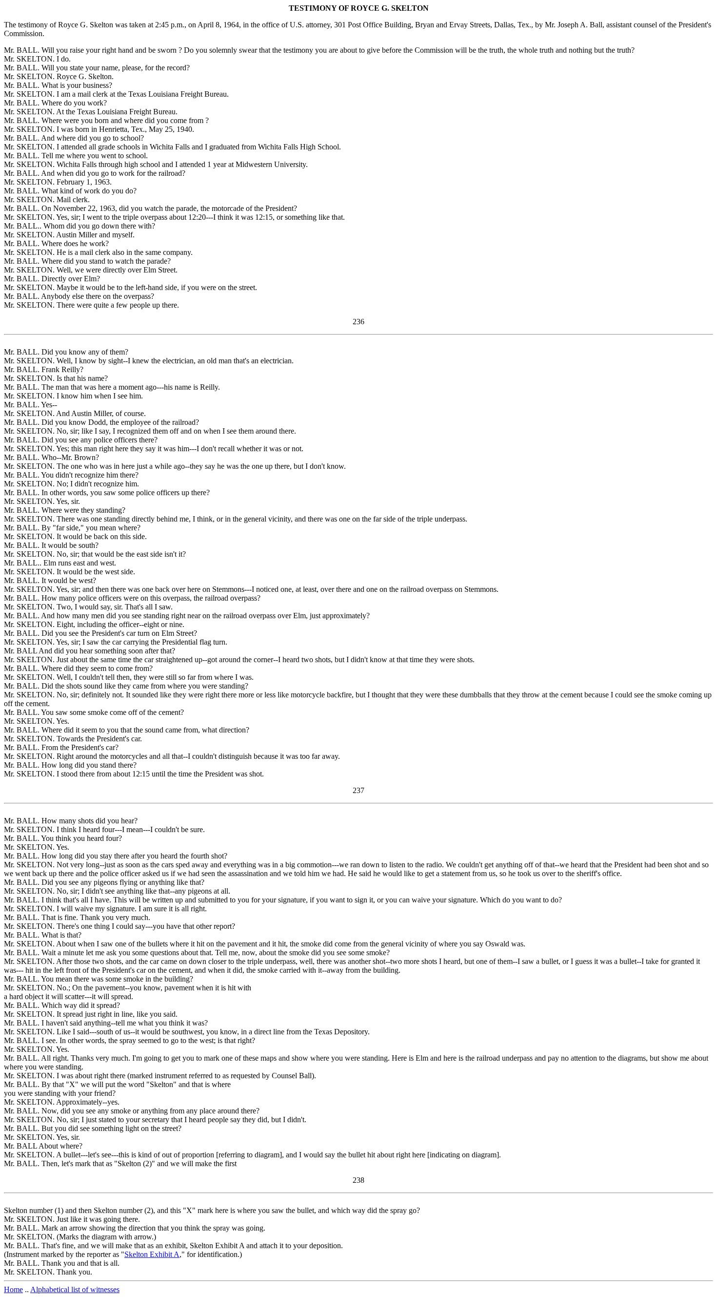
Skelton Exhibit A (151, 1254)
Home (13, 1289)
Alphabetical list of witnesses (75, 1289)
